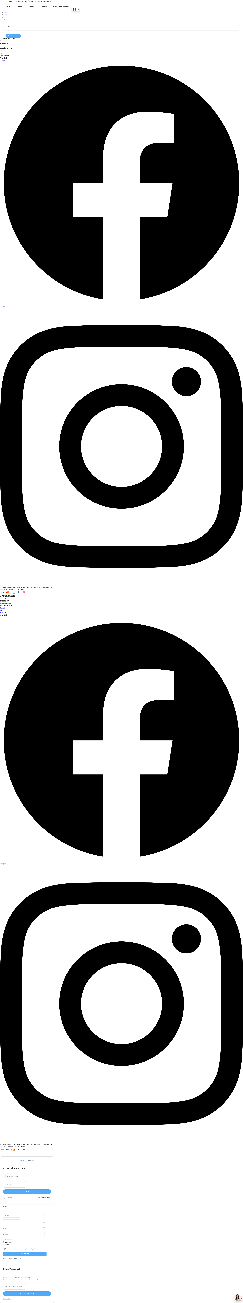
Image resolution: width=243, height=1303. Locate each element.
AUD (5, 17)
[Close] (4, 1209)
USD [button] (5, 12)
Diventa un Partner (5, 46)
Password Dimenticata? (44, 1198)
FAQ (1, 53)
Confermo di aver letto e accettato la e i (25, 1249)
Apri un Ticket (4, 55)
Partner (19, 6)
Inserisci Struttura (13, 36)
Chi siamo (3, 41)
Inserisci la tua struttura (61, 6)
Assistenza (43, 6)
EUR (5, 14)
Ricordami (9, 1198)
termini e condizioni (40, 1249)
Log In (19, 1258)
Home (8, 6)
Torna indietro (7, 1299)
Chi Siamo (31, 6)
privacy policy (29, 1249)
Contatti (2, 51)
